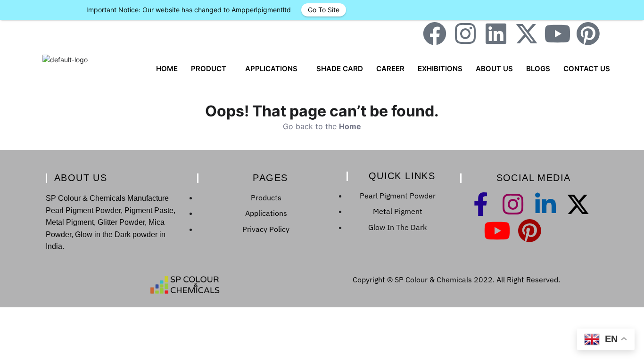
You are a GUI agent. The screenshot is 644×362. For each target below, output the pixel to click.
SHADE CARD (339, 68)
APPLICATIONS (271, 68)
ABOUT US (494, 68)
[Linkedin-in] (545, 204)
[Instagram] (465, 33)
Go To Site (323, 10)
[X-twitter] (526, 33)
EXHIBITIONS (440, 68)
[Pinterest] (588, 33)
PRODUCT (208, 68)
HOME (167, 68)
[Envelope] (618, 33)
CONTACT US (586, 68)
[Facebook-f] (480, 204)
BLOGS (538, 68)
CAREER (390, 68)
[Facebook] (434, 33)
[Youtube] (557, 33)
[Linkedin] (496, 33)
